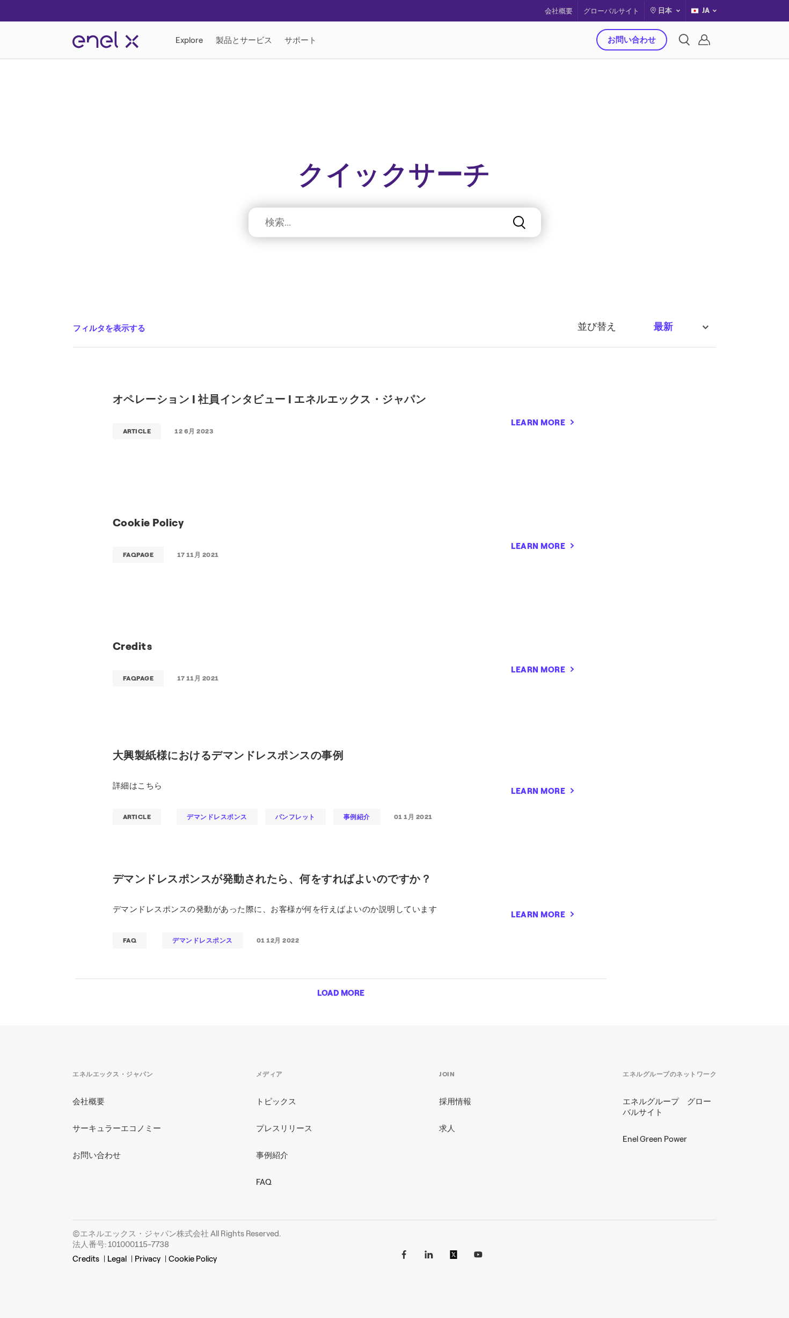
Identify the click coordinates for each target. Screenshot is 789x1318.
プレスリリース (284, 1128)
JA (706, 10)
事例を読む (548, 249)
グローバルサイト (611, 11)
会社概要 (559, 11)
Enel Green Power (655, 1139)
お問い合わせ (632, 40)
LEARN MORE (538, 423)
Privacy (147, 1259)
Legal (117, 1259)
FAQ (264, 1182)
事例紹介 (272, 1155)
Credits (85, 1259)
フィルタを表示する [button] (109, 328)
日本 (665, 10)
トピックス (276, 1101)
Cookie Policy (193, 1259)
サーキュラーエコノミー (116, 1128)
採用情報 (455, 1101)
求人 (447, 1128)
